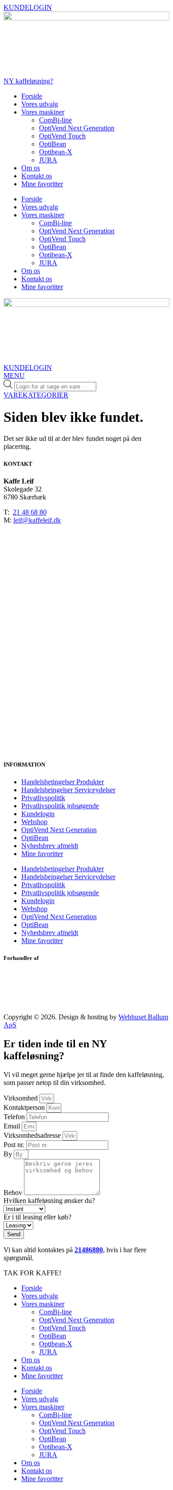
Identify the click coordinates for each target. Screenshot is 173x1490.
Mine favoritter (42, 184)
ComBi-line (55, 120)
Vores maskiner (42, 112)
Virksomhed (21, 1098)
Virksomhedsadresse (33, 1135)
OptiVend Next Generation (76, 128)
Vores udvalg (39, 104)
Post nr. (15, 1144)
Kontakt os (36, 176)
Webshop (34, 822)
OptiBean (52, 144)
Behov (14, 1192)
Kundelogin (38, 814)
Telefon (15, 1116)
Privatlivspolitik (43, 798)
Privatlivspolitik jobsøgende (60, 806)
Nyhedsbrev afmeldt (49, 845)
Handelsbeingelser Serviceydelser (68, 790)
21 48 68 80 (30, 512)
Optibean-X (55, 152)
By (9, 1154)
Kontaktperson (25, 1107)
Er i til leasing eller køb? (37, 1217)
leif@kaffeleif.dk (37, 520)
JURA (48, 160)
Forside (31, 96)
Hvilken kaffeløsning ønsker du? (49, 1200)
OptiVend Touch (62, 136)
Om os (30, 168)
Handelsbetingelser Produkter (62, 782)
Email (13, 1126)
